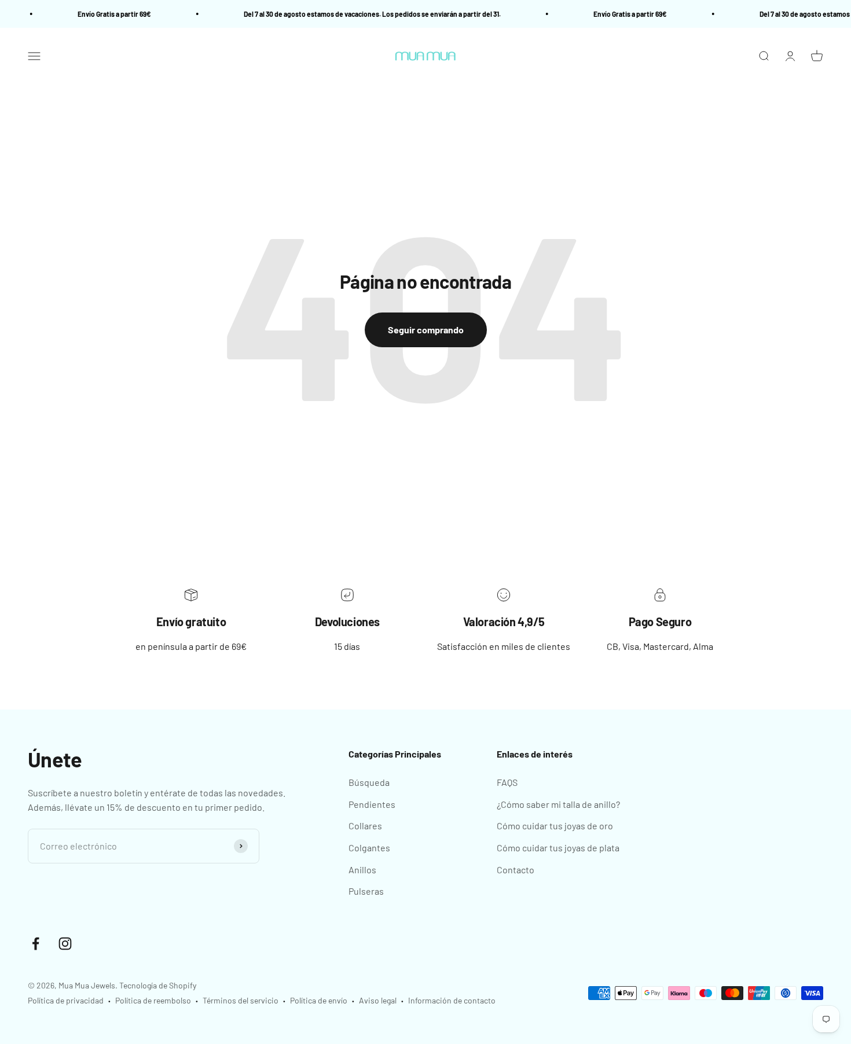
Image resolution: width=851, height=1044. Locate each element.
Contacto (515, 869)
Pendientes (372, 804)
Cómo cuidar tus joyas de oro (555, 825)
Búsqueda (369, 782)
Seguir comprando (426, 329)
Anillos (362, 869)
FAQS (507, 782)
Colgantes (369, 847)
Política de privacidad (66, 1000)
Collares (365, 825)
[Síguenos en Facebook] (35, 943)
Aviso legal (378, 1000)
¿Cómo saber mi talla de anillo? (558, 804)
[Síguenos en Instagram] (65, 943)
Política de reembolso (153, 1000)
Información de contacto (452, 1000)
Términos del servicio (240, 1000)
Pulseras (366, 890)
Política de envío (318, 1000)
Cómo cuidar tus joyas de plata (558, 847)
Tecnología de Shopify (157, 985)
